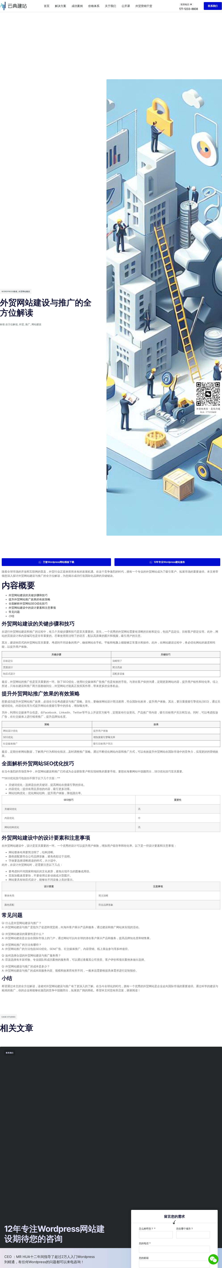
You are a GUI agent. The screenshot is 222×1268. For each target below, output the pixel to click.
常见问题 (14, 612)
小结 (11, 616)
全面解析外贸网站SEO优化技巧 (28, 603)
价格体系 (93, 6)
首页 (46, 6)
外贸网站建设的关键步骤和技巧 (28, 595)
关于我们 (110, 6)
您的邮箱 (144, 1257)
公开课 (126, 6)
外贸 (21, 324)
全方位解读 (12, 324)
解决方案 (60, 6)
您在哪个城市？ (184, 1228)
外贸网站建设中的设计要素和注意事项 (32, 607)
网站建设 (36, 324)
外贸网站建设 (24, 291)
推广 (27, 324)
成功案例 (77, 6)
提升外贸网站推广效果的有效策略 (29, 599)
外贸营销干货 (143, 6)
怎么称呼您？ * (147, 1228)
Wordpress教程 (9, 291)
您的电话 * (145, 1243)
